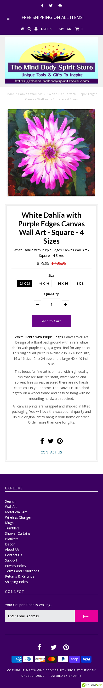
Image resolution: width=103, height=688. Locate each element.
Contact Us (13, 555)
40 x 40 (44, 283)
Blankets (11, 539)
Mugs (9, 522)
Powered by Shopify (65, 675)
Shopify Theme (79, 670)
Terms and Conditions (22, 571)
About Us (12, 549)
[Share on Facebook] (42, 442)
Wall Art (11, 506)
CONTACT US (51, 452)
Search (10, 501)
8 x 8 (79, 283)
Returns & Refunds (19, 576)
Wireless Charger (18, 517)
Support (11, 560)
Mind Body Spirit (50, 670)
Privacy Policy (15, 565)
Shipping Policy (16, 581)
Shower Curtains (17, 533)
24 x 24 (25, 283)
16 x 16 (62, 283)
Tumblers (12, 528)
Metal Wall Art (16, 512)
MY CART (71, 29)
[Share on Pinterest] (60, 442)
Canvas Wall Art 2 (32, 94)
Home (10, 94)
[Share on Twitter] (50, 442)
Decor (10, 544)
